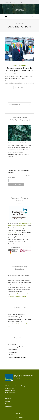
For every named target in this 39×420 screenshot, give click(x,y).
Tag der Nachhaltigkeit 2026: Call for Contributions (23, 376)
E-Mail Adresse (12, 177)
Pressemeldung (20, 65)
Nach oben (19, 417)
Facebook (8, 398)
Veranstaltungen (12, 352)
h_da (22, 414)
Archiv (11, 355)
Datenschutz (9, 404)
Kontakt (7, 401)
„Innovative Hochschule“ (15, 232)
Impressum (8, 406)
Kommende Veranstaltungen (17, 357)
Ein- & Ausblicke (12, 344)
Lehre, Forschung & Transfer (16, 347)
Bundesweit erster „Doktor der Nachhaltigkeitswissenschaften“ (19, 69)
